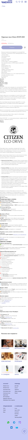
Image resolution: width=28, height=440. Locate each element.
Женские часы (6, 387)
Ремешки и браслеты (7, 398)
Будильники (5, 394)
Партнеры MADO (18, 417)
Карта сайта (17, 410)
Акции (4, 410)
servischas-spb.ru (16, 327)
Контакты (17, 413)
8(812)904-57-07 (16, 234)
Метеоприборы (6, 396)
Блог (4, 412)
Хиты (4, 408)
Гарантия (17, 389)
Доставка (16, 385)
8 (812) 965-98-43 (8, 323)
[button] (17, 2)
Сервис (16, 415)
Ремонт (16, 393)
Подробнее (2, 238)
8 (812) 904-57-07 (8, 317)
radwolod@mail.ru (23, 234)
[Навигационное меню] (26, 2)
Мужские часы (6, 385)
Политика (17, 412)
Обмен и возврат (18, 391)
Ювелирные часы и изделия (9, 400)
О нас (16, 408)
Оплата (16, 387)
